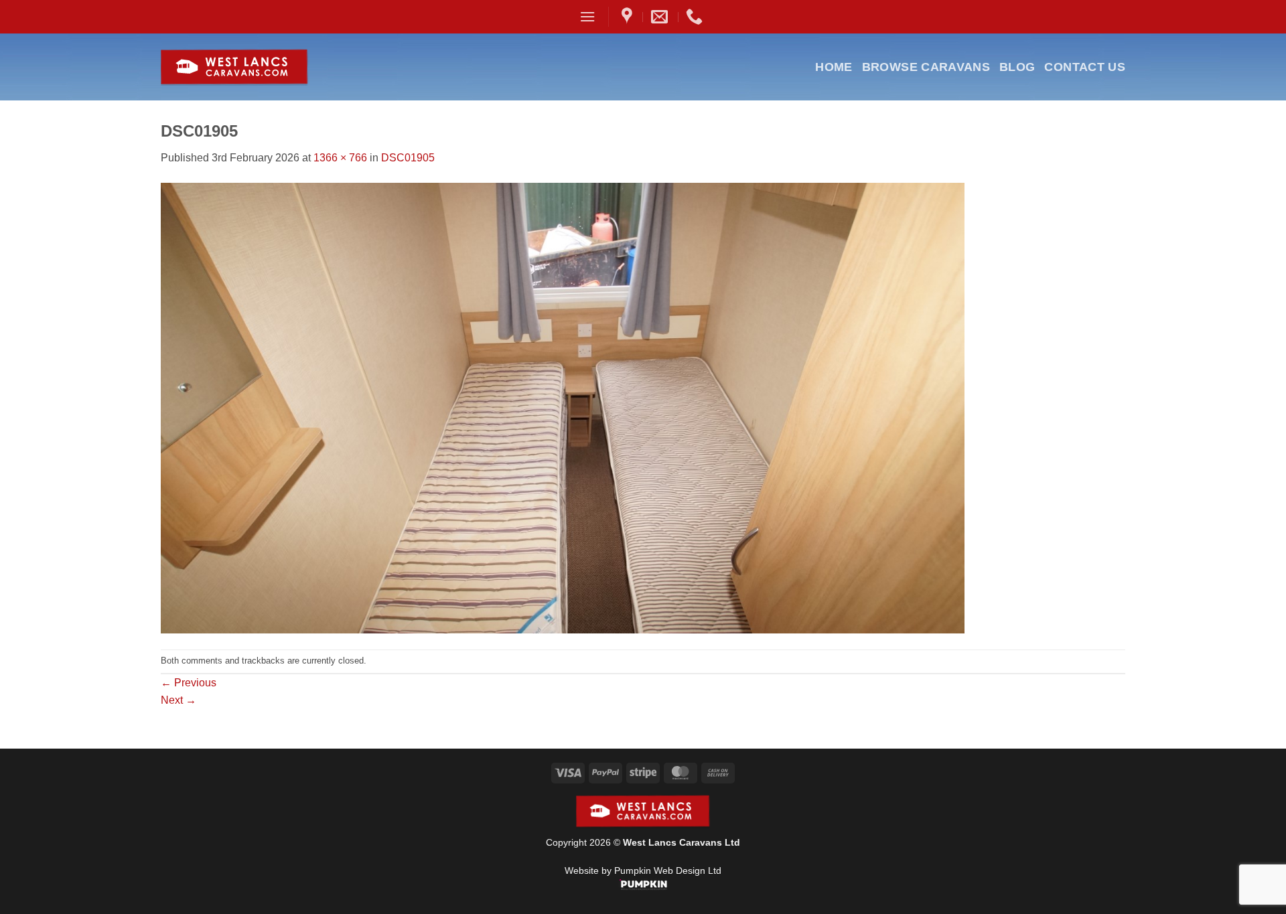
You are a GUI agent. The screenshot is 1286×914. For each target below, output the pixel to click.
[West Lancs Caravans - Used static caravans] (267, 67)
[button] (587, 16)
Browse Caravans (926, 67)
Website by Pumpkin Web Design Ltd (643, 870)
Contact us (1084, 67)
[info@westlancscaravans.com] (661, 16)
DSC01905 (408, 157)
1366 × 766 (340, 157)
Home (833, 67)
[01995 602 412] (696, 16)
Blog (1017, 67)
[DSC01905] (562, 406)
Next (178, 700)
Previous (188, 682)
